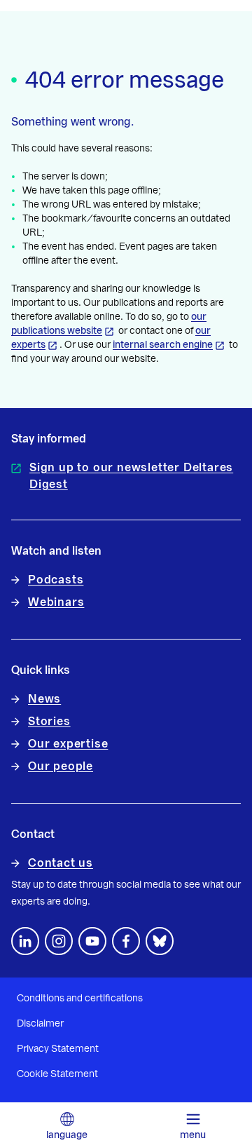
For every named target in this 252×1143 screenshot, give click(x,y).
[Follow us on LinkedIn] (25, 941)
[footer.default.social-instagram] (59, 941)
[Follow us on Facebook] (126, 941)
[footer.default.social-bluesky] (160, 941)
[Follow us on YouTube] (92, 941)
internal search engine (163, 345)
